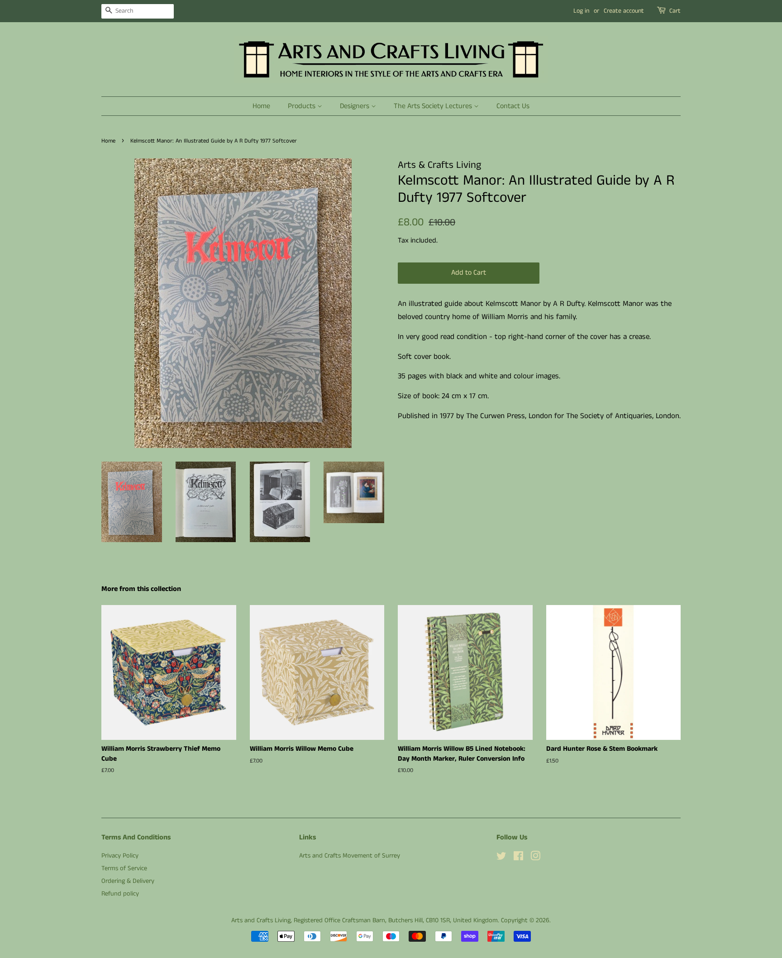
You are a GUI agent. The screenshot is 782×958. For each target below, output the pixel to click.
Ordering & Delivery (127, 881)
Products (302, 106)
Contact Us (512, 106)
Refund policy (120, 893)
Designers (355, 106)
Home (261, 106)
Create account (624, 10)
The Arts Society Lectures (434, 106)
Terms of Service (124, 868)
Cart (675, 10)
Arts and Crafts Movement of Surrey (349, 855)
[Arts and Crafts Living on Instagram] (535, 858)
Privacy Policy (119, 855)
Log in (581, 10)
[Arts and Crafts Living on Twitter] (501, 858)
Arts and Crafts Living (261, 920)
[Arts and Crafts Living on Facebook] (518, 858)
